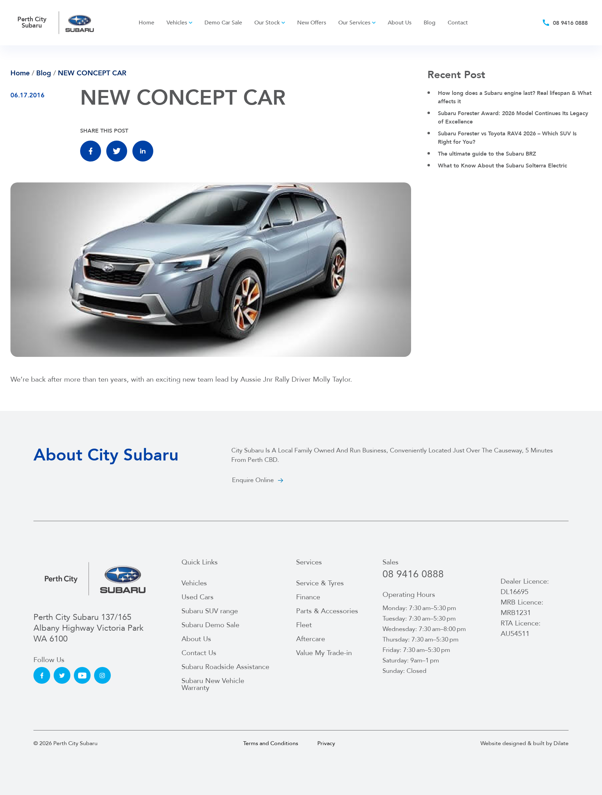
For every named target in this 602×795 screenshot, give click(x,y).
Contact (458, 22)
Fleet (304, 625)
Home (146, 22)
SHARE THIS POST (104, 131)
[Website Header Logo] (80, 22)
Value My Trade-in (324, 653)
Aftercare (310, 639)
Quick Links (200, 562)
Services (309, 562)
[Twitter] (116, 151)
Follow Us (48, 660)
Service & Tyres (320, 583)
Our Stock (267, 22)
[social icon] (41, 675)
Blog (429, 22)
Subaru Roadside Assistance (225, 667)
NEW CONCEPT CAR (92, 73)
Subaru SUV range (210, 611)
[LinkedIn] (142, 151)
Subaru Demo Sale (210, 625)
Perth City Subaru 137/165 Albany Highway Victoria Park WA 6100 (88, 628)
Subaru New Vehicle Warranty (213, 684)
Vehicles (177, 22)
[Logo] (95, 578)
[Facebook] (90, 151)
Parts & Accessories (327, 611)
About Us (399, 22)
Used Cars (198, 597)
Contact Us (199, 653)
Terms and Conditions (270, 743)
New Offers (311, 22)
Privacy (326, 743)
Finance (308, 597)
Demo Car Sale (223, 22)
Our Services (354, 22)
